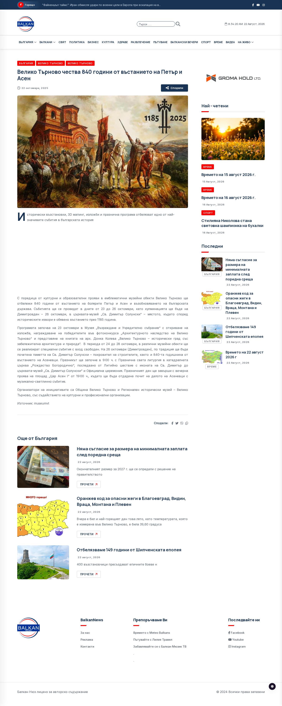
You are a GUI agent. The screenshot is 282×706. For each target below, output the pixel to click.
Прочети (86, 484)
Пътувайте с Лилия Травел (152, 639)
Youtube (238, 639)
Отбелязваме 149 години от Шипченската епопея (129, 550)
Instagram (238, 646)
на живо (244, 42)
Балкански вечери (184, 42)
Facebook (237, 632)
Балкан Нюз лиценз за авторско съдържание (52, 692)
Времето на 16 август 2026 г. (228, 197)
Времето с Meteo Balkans (151, 632)
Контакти (87, 646)
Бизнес (93, 42)
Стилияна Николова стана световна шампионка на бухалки (232, 223)
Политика (77, 42)
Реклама (87, 639)
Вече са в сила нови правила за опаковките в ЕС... (75, 5)
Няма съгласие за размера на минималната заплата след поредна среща (241, 269)
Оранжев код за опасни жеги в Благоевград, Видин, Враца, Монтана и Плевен (244, 303)
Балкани (46, 42)
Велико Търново (50, 63)
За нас (85, 632)
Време (218, 42)
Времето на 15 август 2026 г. (228, 174)
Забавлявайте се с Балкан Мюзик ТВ (159, 646)
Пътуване (160, 42)
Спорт (206, 42)
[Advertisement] (102, 256)
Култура (108, 42)
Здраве (122, 42)
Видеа (230, 42)
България (26, 42)
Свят (62, 42)
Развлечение (140, 42)
